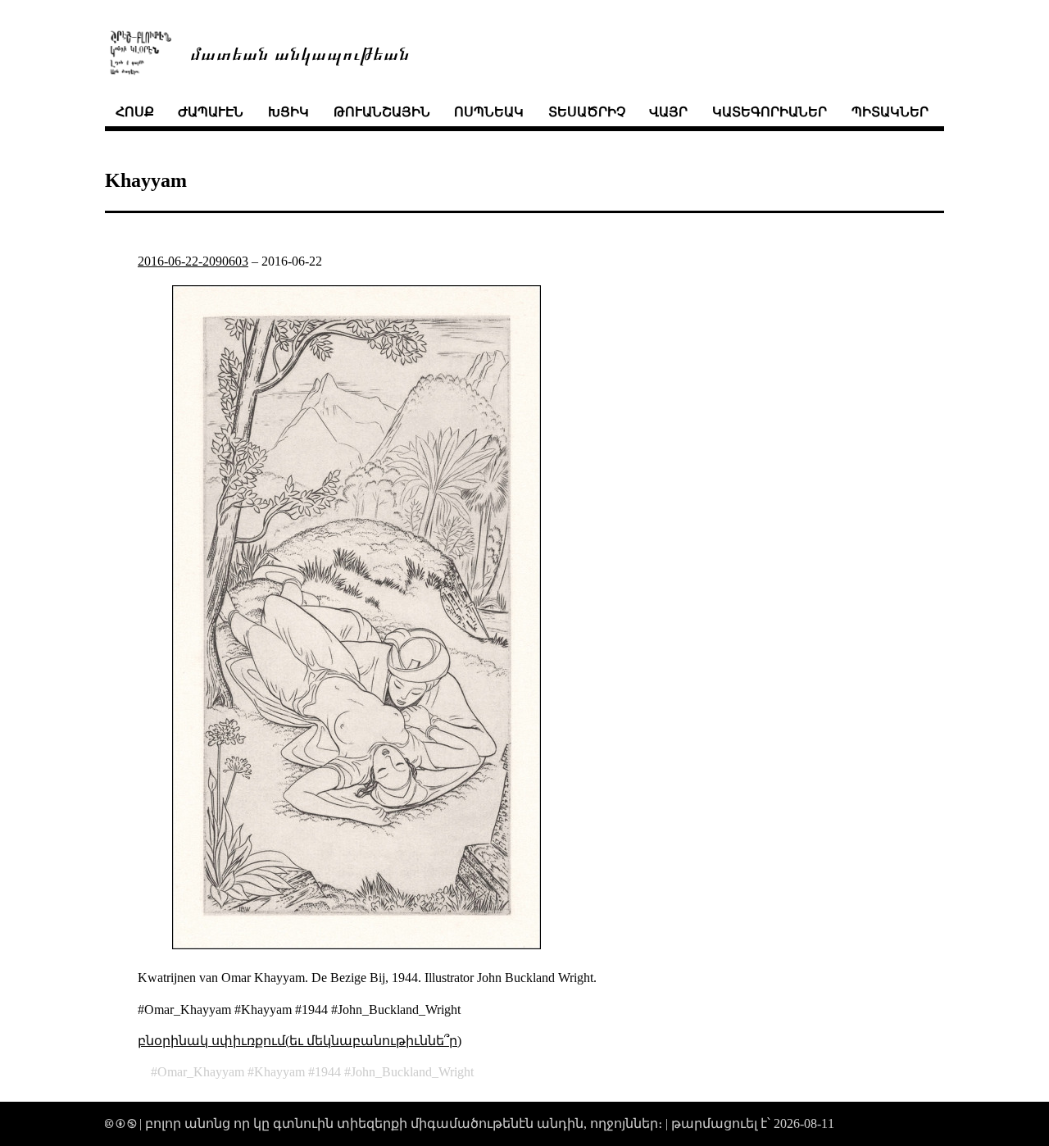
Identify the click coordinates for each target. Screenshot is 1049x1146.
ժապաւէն (210, 112)
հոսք (135, 112)
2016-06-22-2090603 (193, 261)
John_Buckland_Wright (412, 1072)
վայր (668, 112)
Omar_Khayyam (200, 1072)
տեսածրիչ (586, 112)
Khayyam (279, 1072)
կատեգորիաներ (769, 112)
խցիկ (288, 112)
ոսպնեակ (489, 112)
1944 (328, 1072)
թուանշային (382, 112)
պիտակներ (890, 112)
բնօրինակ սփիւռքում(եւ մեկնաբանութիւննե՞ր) (299, 1041)
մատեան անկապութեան (300, 52)
